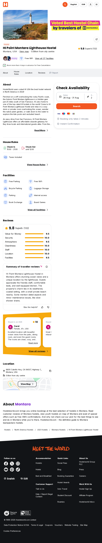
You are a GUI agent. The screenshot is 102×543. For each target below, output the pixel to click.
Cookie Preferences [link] (12, 531)
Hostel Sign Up (85, 489)
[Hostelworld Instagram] (18, 464)
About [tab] (5, 73)
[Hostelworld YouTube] (6, 470)
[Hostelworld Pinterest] (12, 470)
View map (24, 51)
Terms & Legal (37, 525)
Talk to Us (40, 489)
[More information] (46, 266)
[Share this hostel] (96, 39)
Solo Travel (62, 489)
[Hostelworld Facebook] (6, 464)
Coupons (49, 525)
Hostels (39, 463)
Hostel (6, 44)
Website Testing (71, 525)
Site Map (84, 525)
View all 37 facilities (44, 58)
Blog (59, 469)
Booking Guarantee (65, 476)
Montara (7, 51)
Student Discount (64, 495)
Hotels (38, 469)
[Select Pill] (65, 4)
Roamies (61, 502)
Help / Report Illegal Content (44, 495)
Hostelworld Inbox (87, 502)
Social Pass (62, 463)
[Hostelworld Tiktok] (18, 470)
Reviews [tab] (41, 73)
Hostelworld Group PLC (87, 463)
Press (81, 469)
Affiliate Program (86, 495)
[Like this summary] (42, 307)
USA (14, 51)
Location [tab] (28, 73)
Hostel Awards (63, 482)
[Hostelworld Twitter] (12, 464)
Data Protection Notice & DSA (16, 525)
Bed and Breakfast (43, 476)
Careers (82, 476)
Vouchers (59, 525)
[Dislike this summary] (48, 307)
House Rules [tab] (16, 72)
